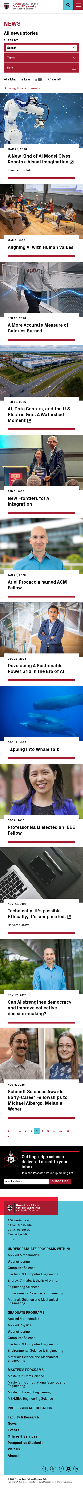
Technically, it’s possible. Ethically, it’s (37, 913)
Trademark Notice (15, 1482)
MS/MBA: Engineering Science (30, 1398)
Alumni (13, 1455)
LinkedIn (76, 1469)
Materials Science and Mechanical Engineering (33, 1301)
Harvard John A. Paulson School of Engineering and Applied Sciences (31, 1208)
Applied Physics (19, 1325)
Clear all (54, 79)
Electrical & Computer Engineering (33, 1274)
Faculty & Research (23, 1417)
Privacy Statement (64, 1482)
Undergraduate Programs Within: (39, 1248)
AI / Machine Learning (20, 79)
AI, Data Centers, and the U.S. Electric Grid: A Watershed (39, 414)
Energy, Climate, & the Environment (34, 1280)
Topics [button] (11, 57)
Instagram (61, 1469)
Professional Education (30, 1408)
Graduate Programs (26, 1312)
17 (61, 1131)
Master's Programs (26, 1369)
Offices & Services (22, 1436)
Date (10, 67)
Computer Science (21, 1268)
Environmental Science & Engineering (35, 1293)
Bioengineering (19, 1261)
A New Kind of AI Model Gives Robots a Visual (39, 158)
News (12, 1423)
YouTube (68, 1469)
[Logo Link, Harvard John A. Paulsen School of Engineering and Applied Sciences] (21, 6)
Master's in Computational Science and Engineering (36, 1384)
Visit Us (14, 1449)
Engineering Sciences (23, 1287)
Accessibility (30, 1482)
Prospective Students (25, 1442)
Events (13, 1430)
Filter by (11, 40)
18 (68, 1131)
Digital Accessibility (46, 1482)
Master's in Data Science (26, 1376)
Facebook (45, 1469)
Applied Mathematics (23, 1255)
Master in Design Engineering (29, 1392)
